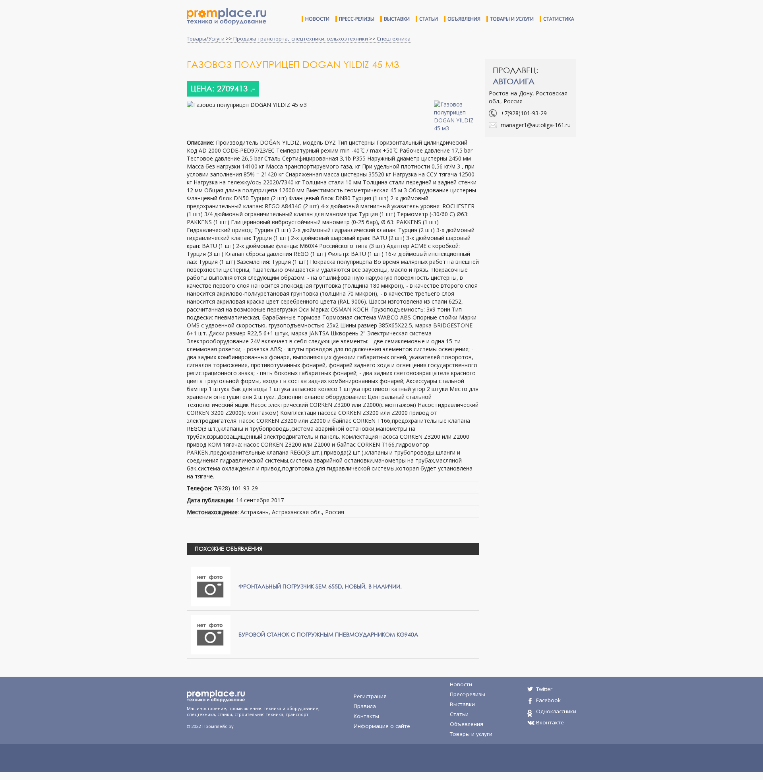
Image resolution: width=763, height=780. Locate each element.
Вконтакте (550, 722)
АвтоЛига (513, 81)
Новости (317, 19)
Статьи (428, 19)
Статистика (558, 19)
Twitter (544, 689)
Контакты (366, 716)
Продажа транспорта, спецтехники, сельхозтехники (300, 38)
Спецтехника (394, 38)
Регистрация (370, 696)
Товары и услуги (512, 19)
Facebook (548, 700)
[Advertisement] (551, 200)
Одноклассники (556, 711)
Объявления (463, 19)
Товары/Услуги (206, 38)
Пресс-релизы (356, 19)
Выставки (397, 19)
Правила (365, 706)
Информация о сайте (382, 726)
